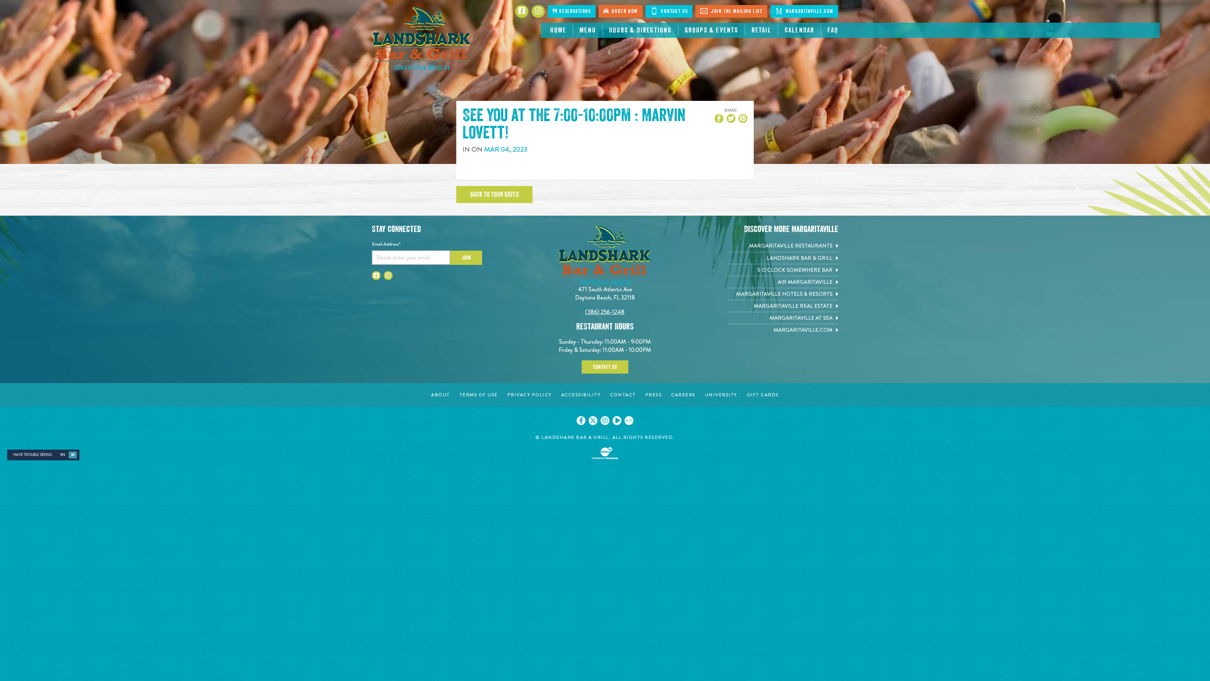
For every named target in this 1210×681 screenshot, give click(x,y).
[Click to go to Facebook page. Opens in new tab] (376, 275)
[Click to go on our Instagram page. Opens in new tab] (605, 420)
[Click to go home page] (422, 38)
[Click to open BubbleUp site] (605, 453)
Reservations (574, 11)
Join (466, 257)
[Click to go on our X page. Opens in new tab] (593, 420)
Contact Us (674, 11)
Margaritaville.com (808, 11)
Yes (62, 455)
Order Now (623, 11)
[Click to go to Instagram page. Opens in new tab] (388, 275)
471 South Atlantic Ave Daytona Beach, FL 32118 (605, 293)
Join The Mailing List (735, 11)
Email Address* (386, 244)
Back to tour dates (494, 194)
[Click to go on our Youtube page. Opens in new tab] (617, 420)
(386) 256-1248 (605, 312)
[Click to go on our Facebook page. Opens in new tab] (581, 420)
